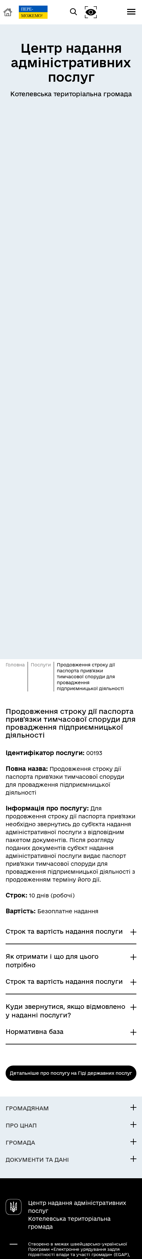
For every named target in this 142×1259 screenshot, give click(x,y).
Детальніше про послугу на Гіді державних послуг (71, 1073)
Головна (15, 664)
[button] (91, 12)
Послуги (41, 664)
